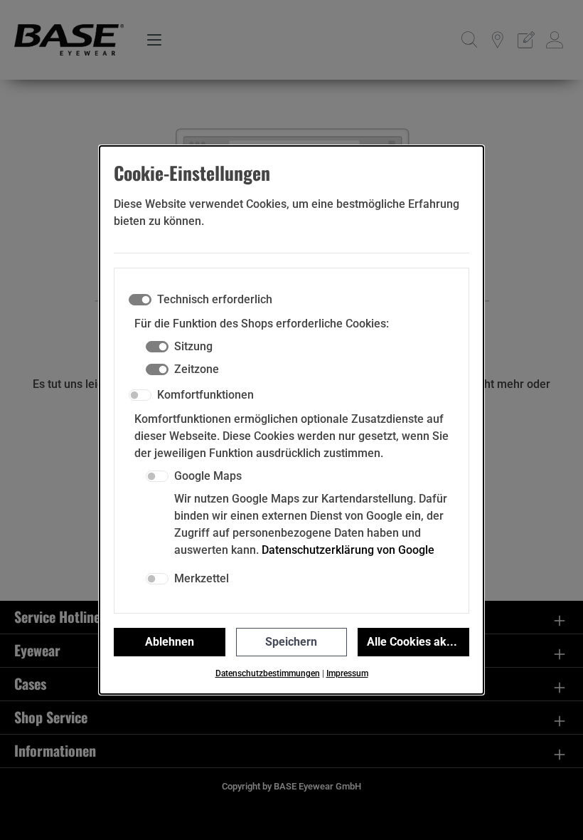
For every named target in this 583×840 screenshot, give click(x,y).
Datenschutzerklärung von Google (348, 550)
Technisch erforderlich (214, 299)
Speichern (291, 642)
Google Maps (208, 476)
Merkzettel (201, 578)
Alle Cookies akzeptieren (418, 642)
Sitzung (193, 346)
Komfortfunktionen (205, 394)
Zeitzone (196, 369)
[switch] (140, 395)
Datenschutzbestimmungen (267, 673)
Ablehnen (169, 642)
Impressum (347, 673)
